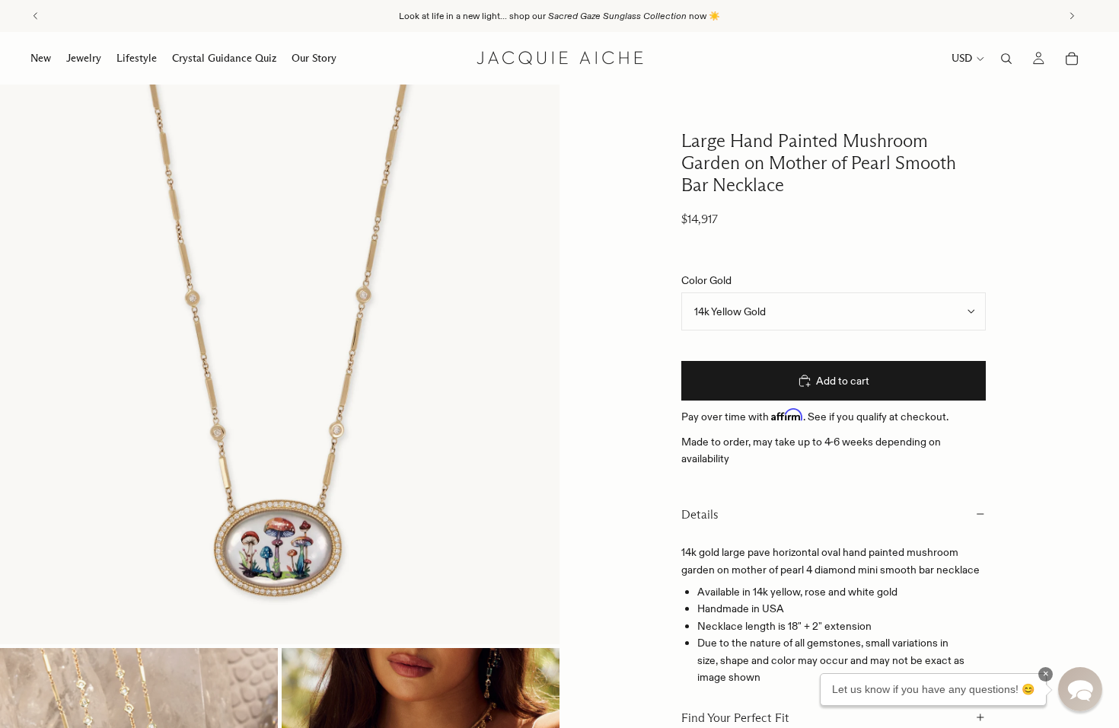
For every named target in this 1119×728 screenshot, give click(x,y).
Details (700, 514)
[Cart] (1072, 58)
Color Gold (706, 280)
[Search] (1006, 58)
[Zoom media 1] (280, 364)
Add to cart (842, 381)
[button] (1080, 689)
